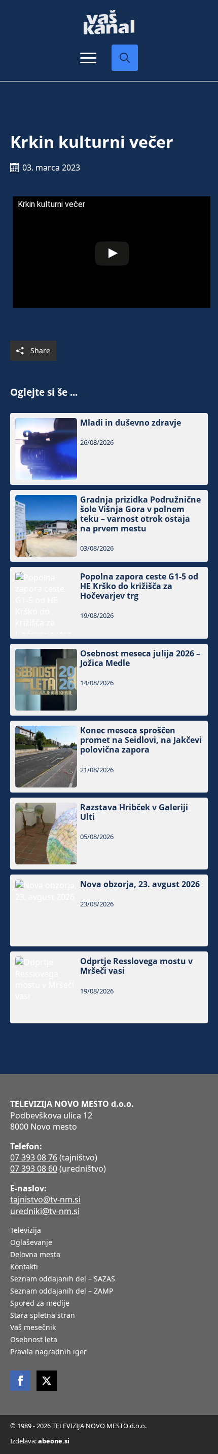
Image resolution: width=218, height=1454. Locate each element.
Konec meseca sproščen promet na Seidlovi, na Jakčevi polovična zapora (141, 740)
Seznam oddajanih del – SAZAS (62, 1279)
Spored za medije (39, 1304)
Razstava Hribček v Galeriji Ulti (134, 812)
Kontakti (24, 1267)
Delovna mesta (35, 1255)
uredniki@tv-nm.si (45, 1211)
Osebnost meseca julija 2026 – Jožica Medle (140, 658)
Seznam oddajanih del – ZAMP (61, 1291)
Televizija (25, 1231)
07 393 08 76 (33, 1157)
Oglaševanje (31, 1243)
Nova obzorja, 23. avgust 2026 (140, 884)
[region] (109, 1381)
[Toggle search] (125, 58)
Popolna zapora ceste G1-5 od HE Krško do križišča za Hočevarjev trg (139, 586)
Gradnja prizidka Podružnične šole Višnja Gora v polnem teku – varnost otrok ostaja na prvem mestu (140, 514)
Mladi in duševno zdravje (130, 423)
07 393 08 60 (33, 1168)
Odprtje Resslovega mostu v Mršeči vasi (136, 966)
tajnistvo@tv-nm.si (45, 1199)
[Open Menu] (88, 58)
